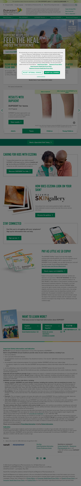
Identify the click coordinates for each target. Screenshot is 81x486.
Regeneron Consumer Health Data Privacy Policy (41, 68)
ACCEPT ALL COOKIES (52, 72)
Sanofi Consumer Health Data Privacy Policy (41, 66)
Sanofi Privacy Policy (42, 64)
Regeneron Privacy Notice (55, 64)
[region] (41, 64)
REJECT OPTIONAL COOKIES (32, 72)
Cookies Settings (41, 76)
